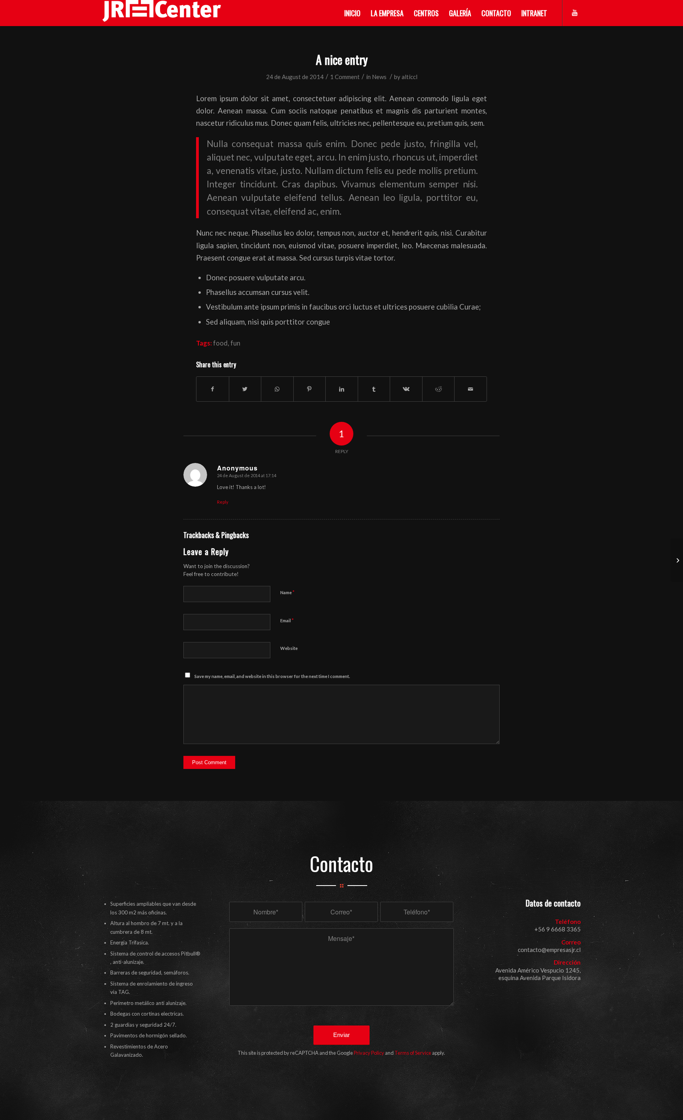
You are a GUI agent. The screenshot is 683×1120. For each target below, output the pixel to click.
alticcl (409, 76)
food (220, 343)
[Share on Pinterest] (310, 389)
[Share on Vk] (406, 389)
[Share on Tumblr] (374, 389)
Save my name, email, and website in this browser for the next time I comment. (272, 676)
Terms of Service (412, 1053)
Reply (222, 501)
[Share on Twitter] (245, 389)
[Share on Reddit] (439, 389)
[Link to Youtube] (575, 13)
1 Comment (345, 76)
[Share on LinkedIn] (342, 389)
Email (287, 620)
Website (289, 648)
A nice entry (342, 59)
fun (235, 343)
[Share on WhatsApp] (277, 389)
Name (287, 592)
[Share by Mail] (471, 389)
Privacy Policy (369, 1053)
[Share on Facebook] (212, 389)
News (379, 76)
